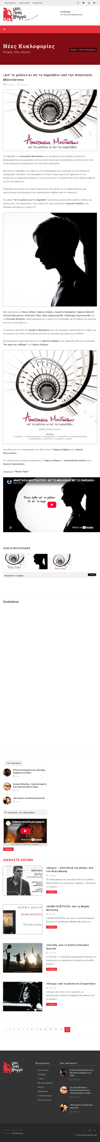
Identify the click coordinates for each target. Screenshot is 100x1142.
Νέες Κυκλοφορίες (87, 50)
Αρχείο (9, 849)
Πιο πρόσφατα (14, 763)
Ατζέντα (41, 1087)
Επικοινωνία (24, 3)
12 (62, 1029)
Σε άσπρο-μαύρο (44, 1096)
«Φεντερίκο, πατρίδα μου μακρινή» (29, 798)
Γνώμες (41, 1079)
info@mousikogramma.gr (86, 1135)
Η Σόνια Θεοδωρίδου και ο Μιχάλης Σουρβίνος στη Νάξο (82, 1073)
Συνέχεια (51, 892)
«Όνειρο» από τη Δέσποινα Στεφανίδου (71, 983)
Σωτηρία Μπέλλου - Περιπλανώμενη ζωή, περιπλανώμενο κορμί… (81, 1090)
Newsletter (37, 3)
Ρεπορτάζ (42, 1074)
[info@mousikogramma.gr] (94, 3)
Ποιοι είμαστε (10, 3)
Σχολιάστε (24, 85)
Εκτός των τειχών (45, 1100)
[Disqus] (50, 640)
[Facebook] (78, 3)
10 (50, 1029)
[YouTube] (89, 3)
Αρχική (74, 50)
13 (67, 1029)
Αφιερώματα (43, 1091)
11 (56, 1029)
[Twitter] (83, 3)
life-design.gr (17, 1133)
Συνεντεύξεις (43, 1070)
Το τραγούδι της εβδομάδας (19, 812)
